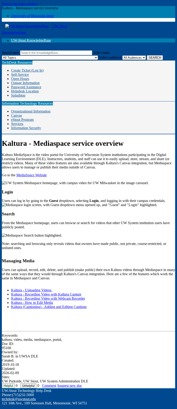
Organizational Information (30, 111)
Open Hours (20, 79)
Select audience (110, 57)
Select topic (101, 53)
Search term (10, 53)
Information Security (26, 128)
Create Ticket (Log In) (27, 70)
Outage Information (25, 83)
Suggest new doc (69, 386)
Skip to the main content (19, 4)
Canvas (16, 115)
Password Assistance (26, 87)
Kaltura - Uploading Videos (31, 290)
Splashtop (18, 95)
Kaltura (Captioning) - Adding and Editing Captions (49, 307)
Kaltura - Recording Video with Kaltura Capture (46, 294)
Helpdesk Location (25, 91)
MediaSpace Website (31, 175)
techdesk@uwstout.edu (19, 399)
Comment (49, 386)
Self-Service (20, 74)
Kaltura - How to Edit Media (32, 303)
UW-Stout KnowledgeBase (31, 40)
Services (17, 124)
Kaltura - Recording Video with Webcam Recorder (48, 298)
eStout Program (22, 120)
